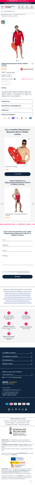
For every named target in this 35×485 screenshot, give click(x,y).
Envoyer (17, 276)
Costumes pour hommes (16, 293)
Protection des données (10, 421)
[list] (17, 41)
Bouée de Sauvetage (11, 166)
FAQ (28, 422)
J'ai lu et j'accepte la (16, 271)
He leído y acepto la (12, 377)
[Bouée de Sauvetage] (17, 151)
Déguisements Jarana (6, 14)
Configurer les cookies (11, 424)
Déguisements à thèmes (25, 303)
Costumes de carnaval (19, 14)
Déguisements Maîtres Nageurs (22, 295)
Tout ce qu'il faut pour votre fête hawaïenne (17, 3)
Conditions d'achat (21, 422)
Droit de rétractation (23, 424)
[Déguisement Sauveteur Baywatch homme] (17, 200)
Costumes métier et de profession (9, 16)
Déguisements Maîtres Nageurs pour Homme (17, 297)
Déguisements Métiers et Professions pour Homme (17, 299)
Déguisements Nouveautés (13, 301)
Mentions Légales (10, 422)
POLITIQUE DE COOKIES (24, 421)
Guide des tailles (10, 72)
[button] (32, 7)
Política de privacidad (23, 271)
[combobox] (17, 11)
